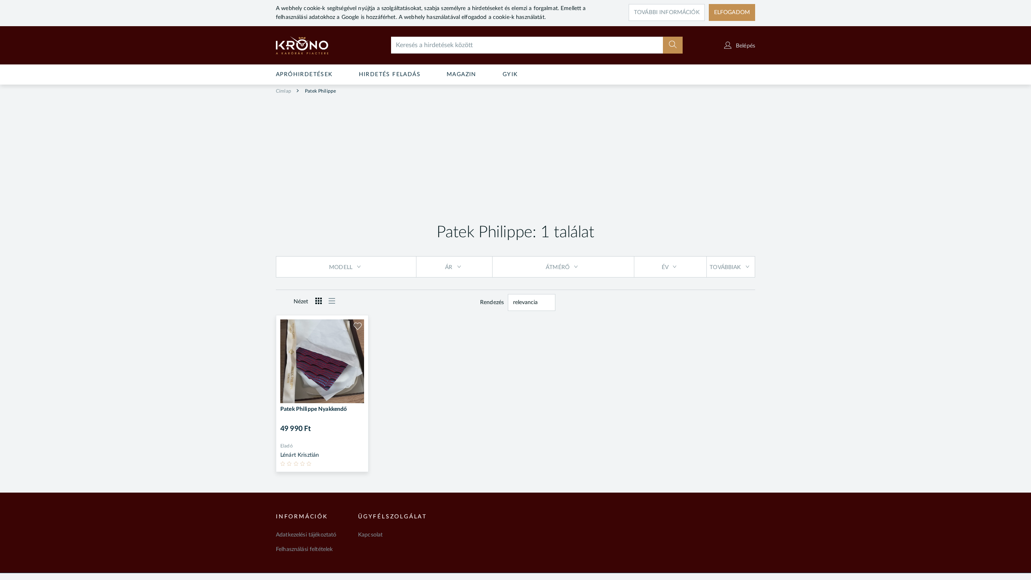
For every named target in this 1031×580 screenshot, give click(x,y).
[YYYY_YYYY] (313, 45)
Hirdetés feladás (389, 74)
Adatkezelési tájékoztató (306, 535)
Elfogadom (732, 12)
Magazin (461, 74)
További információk (667, 12)
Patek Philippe (320, 91)
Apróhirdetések (304, 74)
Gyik (510, 74)
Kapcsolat (370, 535)
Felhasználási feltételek (304, 549)
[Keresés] (673, 45)
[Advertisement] (515, 155)
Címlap (283, 91)
